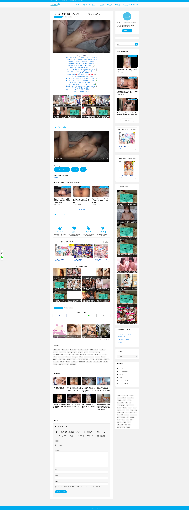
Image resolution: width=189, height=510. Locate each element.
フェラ (90, 354)
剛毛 (55, 359)
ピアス (83, 354)
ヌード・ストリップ (123, 380)
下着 (55, 356)
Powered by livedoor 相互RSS (81, 73)
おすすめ (65, 349)
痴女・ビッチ (98, 361)
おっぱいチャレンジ (123, 371)
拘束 (62, 361)
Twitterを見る (127, 30)
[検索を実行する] (136, 44)
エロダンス (121, 368)
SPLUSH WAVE (77, 260)
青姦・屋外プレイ (63, 364)
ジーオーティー (122, 177)
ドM (80, 352)
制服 (103, 356)
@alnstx (56, 177)
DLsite (106, 242)
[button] (60, 315)
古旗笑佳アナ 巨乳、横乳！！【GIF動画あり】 (81, 65)
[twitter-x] (136, 1)
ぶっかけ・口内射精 (83, 349)
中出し (61, 356)
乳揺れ (74, 356)
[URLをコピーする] (103, 315)
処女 (98, 356)
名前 (56, 469)
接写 (68, 361)
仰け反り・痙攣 (89, 356)
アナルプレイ (94, 349)
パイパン (75, 354)
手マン (56, 361)
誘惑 (55, 364)
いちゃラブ (56, 349)
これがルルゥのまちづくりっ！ (100, 259)
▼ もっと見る (81, 209)
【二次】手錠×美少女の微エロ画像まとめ (81, 76)
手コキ (106, 359)
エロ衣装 (102, 349)
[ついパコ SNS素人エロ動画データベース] (55, 4)
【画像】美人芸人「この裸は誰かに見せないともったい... (81, 86)
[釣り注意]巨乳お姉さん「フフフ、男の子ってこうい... (81, 84)
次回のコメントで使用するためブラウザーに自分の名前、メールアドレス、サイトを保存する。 (78, 486)
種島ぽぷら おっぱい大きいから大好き (81, 82)
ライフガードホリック (60, 259)
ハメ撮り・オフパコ (58, 16)
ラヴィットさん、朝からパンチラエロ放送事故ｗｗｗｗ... (81, 69)
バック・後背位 (58, 354)
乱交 (66, 16)
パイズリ (67, 354)
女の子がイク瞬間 (83, 359)
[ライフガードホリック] (64, 251)
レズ (104, 354)
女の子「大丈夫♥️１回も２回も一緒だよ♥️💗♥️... (80, 74)
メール (56, 475)
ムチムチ (97, 354)
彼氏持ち (99, 359)
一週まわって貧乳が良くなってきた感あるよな (81, 61)
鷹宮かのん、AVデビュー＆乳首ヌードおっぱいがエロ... (81, 57)
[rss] (138, 1)
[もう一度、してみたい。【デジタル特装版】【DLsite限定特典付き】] (128, 168)
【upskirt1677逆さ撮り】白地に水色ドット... (81, 67)
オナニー (120, 374)
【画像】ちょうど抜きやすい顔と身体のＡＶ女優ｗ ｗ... (81, 71)
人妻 (81, 356)
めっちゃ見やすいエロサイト (124, 334)
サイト (56, 481)
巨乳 (92, 359)
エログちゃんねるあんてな (124, 339)
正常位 (70, 16)
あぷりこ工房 (96, 260)
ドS (86, 352)
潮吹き (89, 361)
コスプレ (63, 352)
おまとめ (120, 342)
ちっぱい (73, 349)
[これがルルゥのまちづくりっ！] (103, 251)
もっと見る (127, 120)
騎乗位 (73, 364)
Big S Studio (57, 260)
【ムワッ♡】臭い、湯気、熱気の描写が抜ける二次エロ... (81, 78)
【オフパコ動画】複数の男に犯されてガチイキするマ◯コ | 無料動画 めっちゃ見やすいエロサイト (81, 432)
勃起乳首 (62, 359)
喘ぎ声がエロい (71, 359)
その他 (120, 377)
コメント (57, 450)
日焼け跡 (74, 361)
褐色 (106, 361)
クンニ (55, 352)
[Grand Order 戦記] (83, 251)
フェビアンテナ (121, 336)
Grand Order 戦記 (78, 259)
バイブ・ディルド (94, 352)
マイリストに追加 (61, 127)
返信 (57, 441)
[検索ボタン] (137, 5)
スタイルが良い (71, 352)
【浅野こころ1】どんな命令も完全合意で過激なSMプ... (81, 59)
